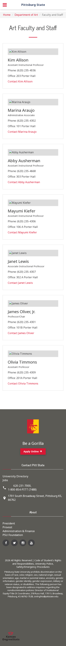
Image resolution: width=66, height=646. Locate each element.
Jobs (5, 480)
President (9, 523)
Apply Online (31, 451)
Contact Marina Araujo (22, 132)
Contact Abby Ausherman (24, 182)
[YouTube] (31, 542)
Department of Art (26, 15)
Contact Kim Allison (20, 81)
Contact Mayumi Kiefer (22, 232)
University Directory (15, 476)
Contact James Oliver (21, 333)
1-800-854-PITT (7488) (22, 489)
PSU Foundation (13, 535)
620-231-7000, (22, 486)
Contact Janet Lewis (20, 283)
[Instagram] (22, 542)
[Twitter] (14, 542)
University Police (44, 563)
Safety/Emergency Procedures (33, 566)
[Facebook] (6, 542)
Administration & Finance (19, 531)
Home (6, 15)
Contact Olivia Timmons (23, 383)
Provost (7, 527)
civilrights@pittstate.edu (46, 596)
